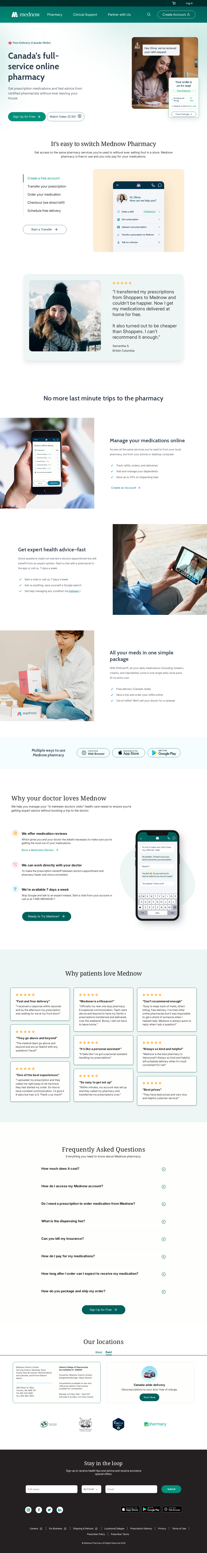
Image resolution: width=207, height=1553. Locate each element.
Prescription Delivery (141, 1528)
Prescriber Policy (96, 1534)
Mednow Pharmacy (93, 1543)
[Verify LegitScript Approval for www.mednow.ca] (118, 1424)
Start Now (149, 1397)
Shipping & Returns (83, 1528)
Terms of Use (179, 1528)
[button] (56, 15)
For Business (56, 1528)
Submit (171, 1489)
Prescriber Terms (120, 1534)
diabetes (74, 591)
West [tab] (98, 1352)
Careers (34, 1528)
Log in (189, 3)
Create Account (174, 15)
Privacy (162, 1528)
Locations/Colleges (114, 1528)
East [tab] (109, 1352)
